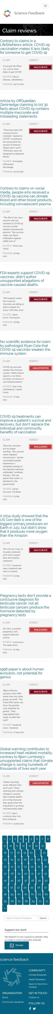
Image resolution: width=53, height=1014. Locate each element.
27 (32, 859)
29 (45, 859)
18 (18, 852)
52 (11, 887)
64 (46, 894)
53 (18, 887)
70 (40, 901)
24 (12, 859)
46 (19, 880)
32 (18, 866)
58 (5, 894)
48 (32, 880)
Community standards (13, 1002)
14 (36, 845)
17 (12, 852)
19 (25, 852)
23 (5, 859)
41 (32, 873)
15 (43, 845)
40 (25, 873)
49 (39, 880)
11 (17, 845)
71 (47, 901)
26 (25, 859)
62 (32, 894)
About (5, 997)
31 (12, 866)
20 (31, 852)
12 (23, 845)
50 (46, 880)
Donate (19, 945)
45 (12, 880)
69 (33, 901)
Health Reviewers (37, 979)
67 (19, 901)
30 (5, 866)
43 (45, 873)
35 (39, 866)
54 (25, 887)
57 (45, 887)
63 (39, 894)
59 (12, 894)
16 (5, 852)
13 (30, 845)
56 (38, 887)
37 (5, 873)
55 (32, 887)
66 (12, 901)
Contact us (34, 997)
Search (43, 918)
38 (12, 873)
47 (25, 880)
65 (5, 901)
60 (19, 894)
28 (38, 859)
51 (5, 887)
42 (39, 873)
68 (26, 901)
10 (10, 845)
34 (32, 866)
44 (5, 880)
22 (44, 852)
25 (18, 859)
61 (26, 894)
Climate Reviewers (38, 975)
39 (19, 873)
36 (45, 866)
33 (25, 866)
